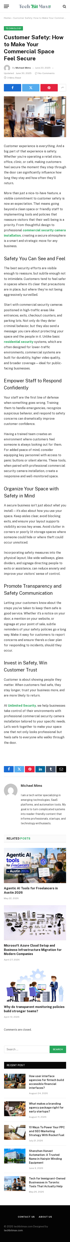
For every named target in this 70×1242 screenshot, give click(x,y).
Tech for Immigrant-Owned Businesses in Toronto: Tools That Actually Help (47, 1182)
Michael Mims (23, 67)
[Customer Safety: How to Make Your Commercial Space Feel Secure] (35, 116)
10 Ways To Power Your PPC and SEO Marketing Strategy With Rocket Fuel (47, 1131)
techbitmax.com (13, 1230)
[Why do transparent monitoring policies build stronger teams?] (35, 984)
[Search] (64, 6)
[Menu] (6, 6)
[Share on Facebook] (12, 87)
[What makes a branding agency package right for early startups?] (14, 1108)
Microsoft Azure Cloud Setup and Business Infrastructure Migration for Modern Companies (33, 950)
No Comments (46, 73)
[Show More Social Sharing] (62, 87)
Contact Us (26, 1216)
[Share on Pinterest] (49, 87)
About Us (45, 1216)
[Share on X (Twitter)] (30, 87)
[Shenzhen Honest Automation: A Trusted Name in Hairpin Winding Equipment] (14, 1156)
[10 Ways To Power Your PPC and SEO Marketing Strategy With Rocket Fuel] (14, 1132)
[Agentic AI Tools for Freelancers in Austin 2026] (35, 865)
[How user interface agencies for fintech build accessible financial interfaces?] (14, 1081)
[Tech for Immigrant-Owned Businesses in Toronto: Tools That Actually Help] (14, 1183)
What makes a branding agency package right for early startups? (46, 1107)
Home (7, 18)
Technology (13, 28)
